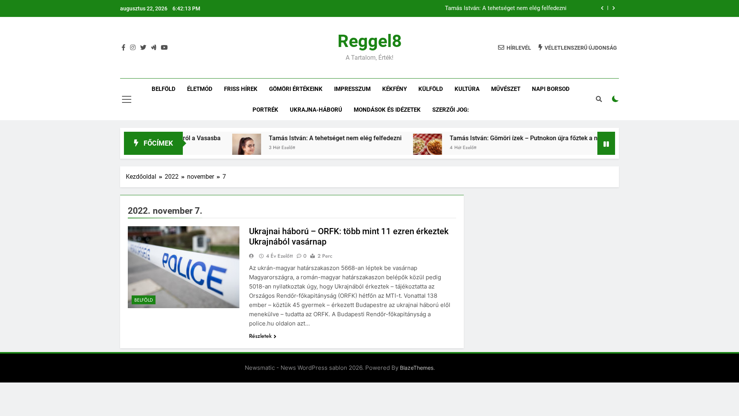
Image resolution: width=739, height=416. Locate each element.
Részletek (260, 336)
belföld (164, 89)
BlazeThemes (416, 367)
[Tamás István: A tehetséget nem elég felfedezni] (234, 148)
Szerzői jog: (450, 109)
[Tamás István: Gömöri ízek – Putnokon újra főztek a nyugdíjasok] (415, 148)
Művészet (505, 89)
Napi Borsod (551, 89)
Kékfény (394, 89)
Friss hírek (240, 89)
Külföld (430, 89)
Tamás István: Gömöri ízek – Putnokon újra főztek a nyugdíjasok (526, 138)
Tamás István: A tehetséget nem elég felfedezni (506, 8)
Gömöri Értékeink (296, 89)
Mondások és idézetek (387, 109)
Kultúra (467, 89)
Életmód (199, 89)
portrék (265, 109)
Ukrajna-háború (316, 109)
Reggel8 (370, 41)
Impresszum (352, 89)
